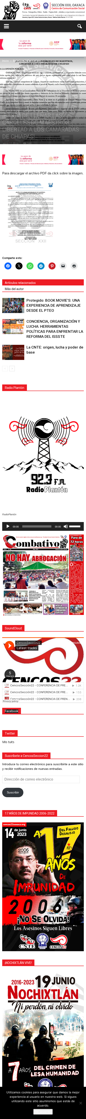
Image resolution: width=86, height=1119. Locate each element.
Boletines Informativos (15, 107)
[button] (80, 26)
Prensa (33, 107)
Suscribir (13, 792)
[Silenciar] (66, 526)
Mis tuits (8, 742)
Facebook (11, 711)
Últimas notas (47, 107)
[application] (43, 526)
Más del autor (14, 289)
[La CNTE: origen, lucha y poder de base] (13, 352)
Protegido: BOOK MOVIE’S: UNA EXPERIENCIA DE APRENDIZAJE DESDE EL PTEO (53, 305)
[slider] (75, 526)
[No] (80, 1103)
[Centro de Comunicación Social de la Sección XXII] (43, 10)
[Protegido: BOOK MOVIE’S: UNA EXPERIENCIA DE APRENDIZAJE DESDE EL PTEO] (13, 305)
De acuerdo (43, 1112)
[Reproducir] (8, 526)
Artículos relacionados (20, 283)
